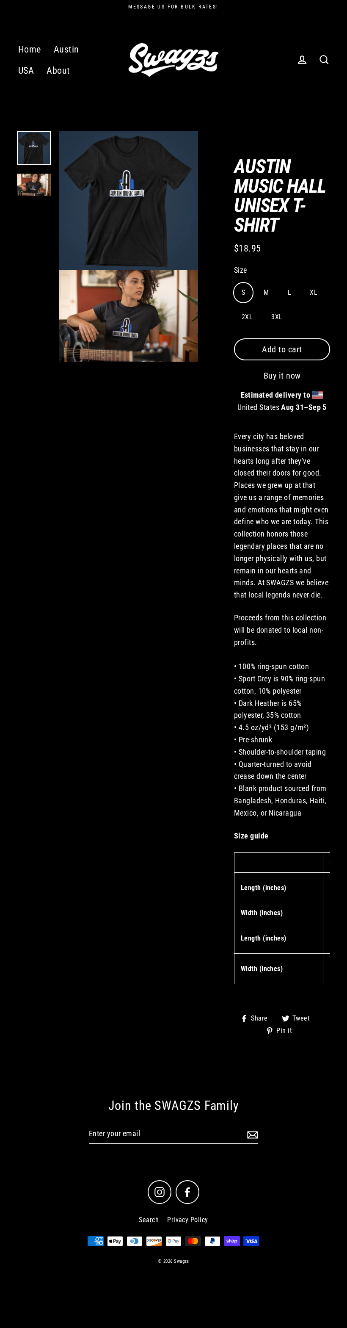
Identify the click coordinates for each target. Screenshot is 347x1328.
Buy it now (282, 376)
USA (26, 70)
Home (29, 49)
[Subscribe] (251, 1134)
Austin (66, 49)
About (58, 70)
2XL (247, 317)
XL (313, 292)
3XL (276, 317)
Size (240, 270)
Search (149, 1220)
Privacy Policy (187, 1220)
